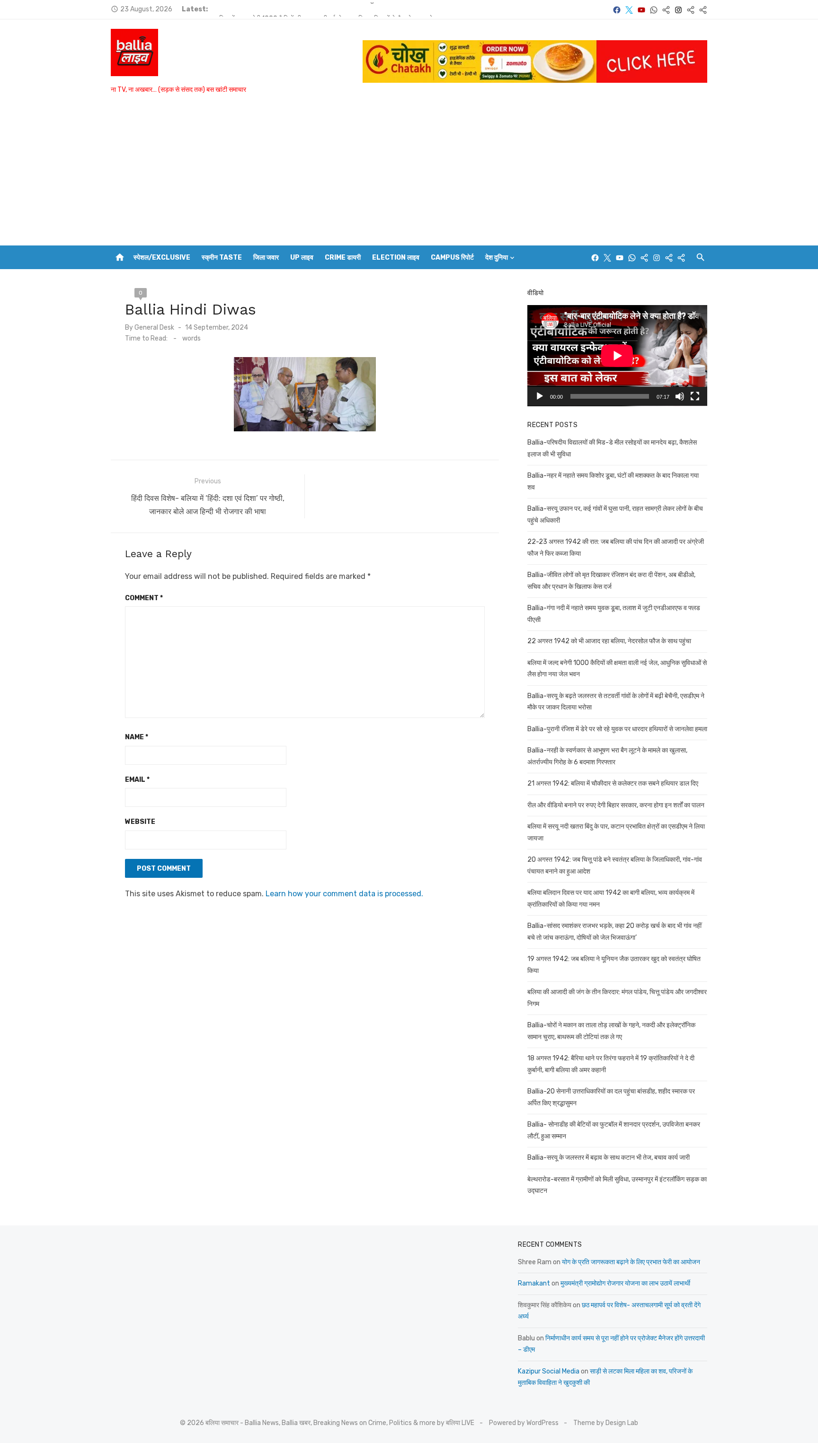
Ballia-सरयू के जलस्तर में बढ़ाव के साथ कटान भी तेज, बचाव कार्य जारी (608, 1158)
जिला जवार (266, 258)
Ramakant (534, 1283)
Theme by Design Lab (605, 1423)
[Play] (539, 396)
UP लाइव (301, 258)
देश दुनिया (496, 258)
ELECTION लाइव (395, 258)
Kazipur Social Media (548, 1371)
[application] (617, 355)
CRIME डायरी (343, 258)
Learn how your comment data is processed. (344, 893)
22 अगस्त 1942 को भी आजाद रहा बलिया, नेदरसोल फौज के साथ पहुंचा (298, 9)
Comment (144, 598)
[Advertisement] (409, 174)
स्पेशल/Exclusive (161, 258)
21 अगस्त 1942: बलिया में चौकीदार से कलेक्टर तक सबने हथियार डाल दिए (612, 783)
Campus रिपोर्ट (452, 258)
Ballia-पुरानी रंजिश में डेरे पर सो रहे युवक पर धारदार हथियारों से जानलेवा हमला (617, 729)
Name (136, 737)
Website (140, 822)
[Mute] (680, 396)
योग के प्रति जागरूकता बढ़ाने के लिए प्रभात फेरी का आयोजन (631, 1262)
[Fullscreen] (695, 396)
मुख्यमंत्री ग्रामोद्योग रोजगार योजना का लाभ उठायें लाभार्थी (625, 1283)
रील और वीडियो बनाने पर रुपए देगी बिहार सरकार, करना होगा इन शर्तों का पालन (615, 805)
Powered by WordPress (524, 1423)
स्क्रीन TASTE (222, 258)
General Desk (154, 328)
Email (137, 780)
